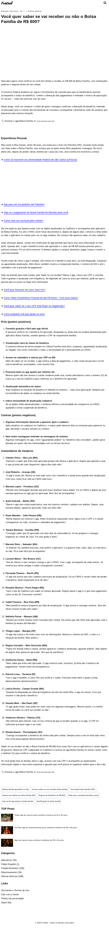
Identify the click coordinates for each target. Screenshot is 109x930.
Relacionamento (9, 872)
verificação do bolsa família (49, 801)
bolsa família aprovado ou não (15, 789)
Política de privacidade (12, 898)
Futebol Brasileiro (9, 868)
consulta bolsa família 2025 (83, 789)
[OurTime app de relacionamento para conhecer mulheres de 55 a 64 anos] (7, 830)
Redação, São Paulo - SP (12, 11)
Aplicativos (6, 860)
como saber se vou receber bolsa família (50, 789)
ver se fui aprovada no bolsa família (17, 801)
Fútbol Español (8, 864)
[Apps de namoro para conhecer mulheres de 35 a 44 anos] (7, 843)
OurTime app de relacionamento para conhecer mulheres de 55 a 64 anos (45, 827)
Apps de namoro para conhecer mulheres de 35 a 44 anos (39, 840)
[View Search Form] (105, 3)
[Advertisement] (54, 43)
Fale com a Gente (10, 894)
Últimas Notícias (35, 11)
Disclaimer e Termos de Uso (15, 890)
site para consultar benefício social (83, 795)
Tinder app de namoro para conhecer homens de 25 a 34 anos (40, 815)
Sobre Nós (6, 902)
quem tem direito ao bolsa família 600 (18, 795)
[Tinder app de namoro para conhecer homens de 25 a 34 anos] (7, 818)
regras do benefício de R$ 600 (51, 795)
